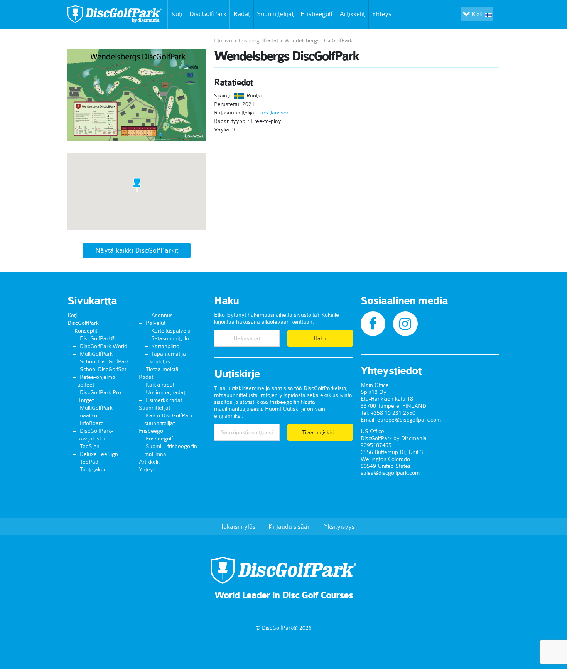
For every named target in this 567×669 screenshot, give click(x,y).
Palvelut (155, 322)
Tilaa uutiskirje (320, 432)
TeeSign (90, 446)
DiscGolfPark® (98, 338)
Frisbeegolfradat (258, 40)
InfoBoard (92, 423)
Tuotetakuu (93, 469)
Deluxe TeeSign (99, 453)
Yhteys (382, 14)
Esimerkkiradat (164, 400)
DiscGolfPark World (103, 346)
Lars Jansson (273, 112)
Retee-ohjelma (97, 376)
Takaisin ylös (238, 526)
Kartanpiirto (165, 346)
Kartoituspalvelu (171, 330)
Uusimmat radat (165, 392)
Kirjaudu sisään (289, 526)
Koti (176, 14)
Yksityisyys (339, 526)
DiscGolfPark (207, 14)
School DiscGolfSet (103, 369)
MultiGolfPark (96, 353)
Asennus (162, 315)
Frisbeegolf (316, 14)
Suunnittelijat (275, 14)
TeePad (89, 461)
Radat (241, 14)
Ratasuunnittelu (170, 338)
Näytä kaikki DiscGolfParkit (136, 250)
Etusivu (223, 40)
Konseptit (85, 330)
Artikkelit (352, 14)
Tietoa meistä (162, 369)
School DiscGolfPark (104, 361)
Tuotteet (84, 384)
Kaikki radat (160, 384)
